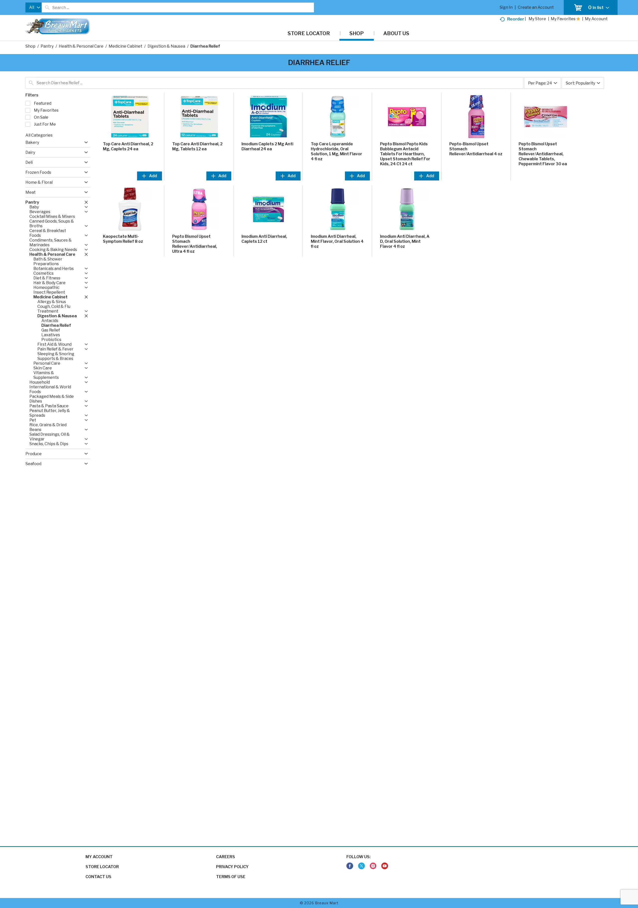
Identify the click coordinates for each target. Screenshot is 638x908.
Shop (30, 46)
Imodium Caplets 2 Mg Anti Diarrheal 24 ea (267, 146)
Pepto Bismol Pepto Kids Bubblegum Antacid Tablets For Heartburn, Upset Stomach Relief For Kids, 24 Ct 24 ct (405, 154)
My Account (99, 856)
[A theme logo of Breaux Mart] (57, 29)
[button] (85, 142)
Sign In (506, 7)
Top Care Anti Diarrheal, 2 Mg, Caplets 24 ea (128, 146)
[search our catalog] (47, 7)
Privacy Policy (232, 866)
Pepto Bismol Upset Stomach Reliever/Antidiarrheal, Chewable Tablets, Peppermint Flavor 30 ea (543, 154)
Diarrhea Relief (205, 46)
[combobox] (33, 7)
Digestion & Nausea (166, 46)
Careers (225, 856)
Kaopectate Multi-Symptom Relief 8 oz (123, 239)
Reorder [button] (515, 18)
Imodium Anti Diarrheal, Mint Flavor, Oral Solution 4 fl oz (337, 241)
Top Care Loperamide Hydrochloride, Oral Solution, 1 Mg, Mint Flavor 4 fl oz (336, 151)
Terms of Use (230, 876)
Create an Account (536, 7)
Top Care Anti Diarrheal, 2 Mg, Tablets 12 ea (197, 146)
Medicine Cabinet (125, 46)
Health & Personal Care (81, 46)
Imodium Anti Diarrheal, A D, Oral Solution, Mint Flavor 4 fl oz (404, 241)
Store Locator (102, 866)
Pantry (47, 46)
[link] (349, 866)
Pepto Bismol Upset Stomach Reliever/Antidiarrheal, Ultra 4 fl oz (194, 244)
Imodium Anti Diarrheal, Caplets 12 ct (264, 239)
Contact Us (98, 876)
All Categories (39, 135)
